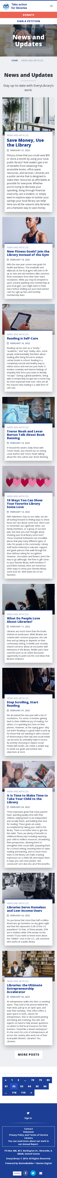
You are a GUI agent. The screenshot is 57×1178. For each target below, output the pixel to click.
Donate (28, 15)
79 (40, 1080)
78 (32, 1080)
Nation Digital (44, 1163)
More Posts (28, 1054)
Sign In (28, 1118)
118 (14, 1092)
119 (23, 1092)
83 (21, 1086)
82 (13, 1086)
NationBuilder (26, 1163)
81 (6, 1086)
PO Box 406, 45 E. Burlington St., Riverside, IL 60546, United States (28, 1152)
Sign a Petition (28, 21)
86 (44, 1086)
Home (15, 60)
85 (37, 1086)
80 (48, 1080)
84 (29, 1086)
